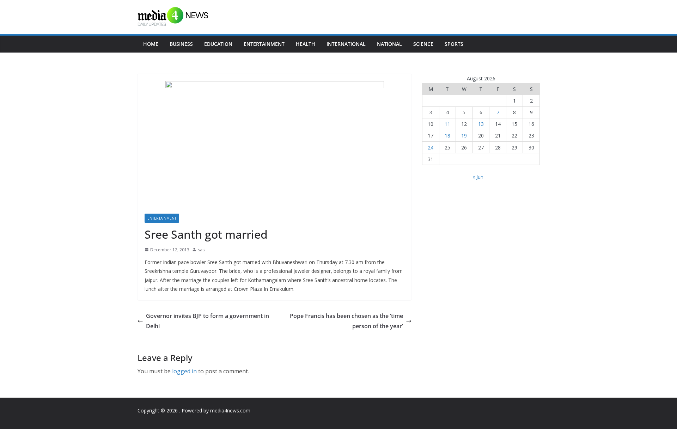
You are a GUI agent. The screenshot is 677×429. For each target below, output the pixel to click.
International (346, 44)
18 (447, 135)
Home (150, 44)
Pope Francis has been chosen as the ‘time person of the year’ (346, 321)
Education (218, 44)
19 (464, 135)
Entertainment (264, 44)
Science (423, 44)
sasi (202, 250)
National (389, 44)
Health (305, 44)
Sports (454, 44)
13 (481, 124)
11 (447, 124)
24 (430, 147)
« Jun (477, 176)
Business (181, 44)
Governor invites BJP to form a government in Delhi (207, 321)
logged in (184, 371)
